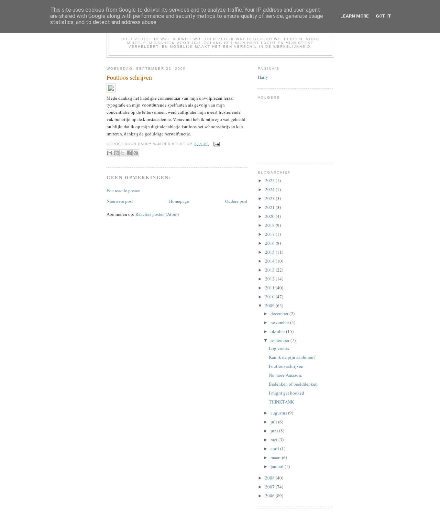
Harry (263, 77)
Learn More (354, 16)
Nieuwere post (120, 201)
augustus (279, 413)
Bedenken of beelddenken (293, 384)
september (280, 340)
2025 (270, 180)
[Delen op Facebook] (129, 153)
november (280, 322)
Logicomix (279, 348)
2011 (270, 288)
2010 (270, 297)
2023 (270, 198)
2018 (270, 225)
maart (276, 457)
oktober (278, 331)
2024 (270, 189)
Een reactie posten (124, 190)
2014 (270, 261)
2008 (270, 478)
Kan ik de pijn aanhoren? (292, 357)
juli (274, 422)
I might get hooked (286, 393)
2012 (270, 279)
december (280, 313)
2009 (270, 305)
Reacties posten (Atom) (157, 214)
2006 (270, 496)
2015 (270, 252)
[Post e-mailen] (215, 144)
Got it (383, 16)
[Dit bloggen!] (116, 153)
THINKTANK (281, 402)
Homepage (179, 201)
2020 (270, 216)
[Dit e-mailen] (109, 153)
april (275, 448)
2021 (270, 207)
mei (274, 440)
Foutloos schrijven (286, 366)
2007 (270, 487)
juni (275, 431)
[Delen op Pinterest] (135, 153)
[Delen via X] (122, 153)
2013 (270, 270)
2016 (270, 243)
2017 (270, 234)
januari (278, 466)
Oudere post (236, 201)
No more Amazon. (285, 375)
